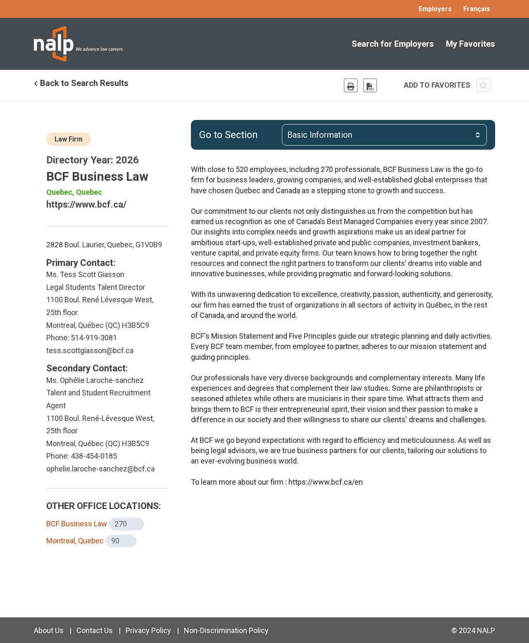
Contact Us (94, 630)
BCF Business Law (76, 523)
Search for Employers (393, 44)
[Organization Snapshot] (370, 85)
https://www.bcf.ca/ (86, 204)
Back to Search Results (83, 83)
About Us (49, 630)
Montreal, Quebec (75, 540)
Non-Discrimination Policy (226, 630)
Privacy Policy (148, 630)
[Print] (350, 85)
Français (476, 9)
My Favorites (470, 44)
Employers (435, 9)
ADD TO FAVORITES (438, 85)
